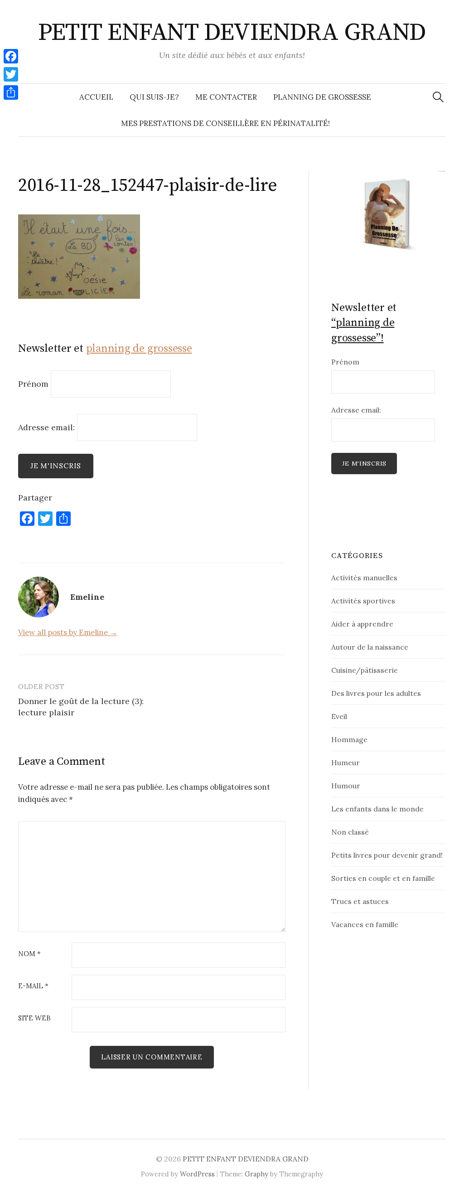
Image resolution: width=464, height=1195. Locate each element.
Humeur (345, 762)
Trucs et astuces (360, 901)
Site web (34, 1018)
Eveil (339, 716)
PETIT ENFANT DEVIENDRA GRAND (232, 32)
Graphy (256, 1174)
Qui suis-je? (154, 97)
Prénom (33, 384)
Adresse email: (47, 427)
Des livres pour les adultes (376, 693)
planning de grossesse (139, 348)
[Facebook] (11, 56)
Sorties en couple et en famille (383, 878)
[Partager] (11, 92)
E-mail (33, 986)
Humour (345, 785)
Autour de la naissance (369, 646)
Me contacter (226, 97)
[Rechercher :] (438, 97)
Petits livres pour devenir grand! (387, 855)
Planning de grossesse (322, 97)
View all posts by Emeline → (67, 632)
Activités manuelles (364, 577)
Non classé (350, 831)
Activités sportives (363, 600)
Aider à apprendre (362, 623)
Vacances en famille (364, 924)
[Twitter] (11, 74)
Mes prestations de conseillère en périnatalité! (225, 123)
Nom (29, 954)
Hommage (349, 739)
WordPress (197, 1174)
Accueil (96, 97)
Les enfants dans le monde (377, 808)
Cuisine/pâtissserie (364, 670)
